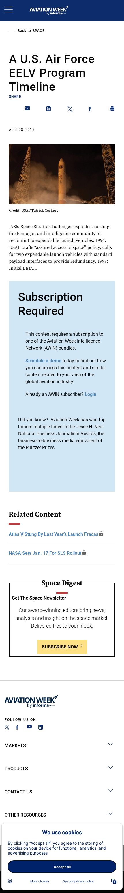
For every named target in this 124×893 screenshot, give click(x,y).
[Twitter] (7, 728)
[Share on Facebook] (91, 109)
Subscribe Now (60, 647)
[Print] (112, 109)
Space (39, 31)
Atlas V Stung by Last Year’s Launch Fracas (53, 534)
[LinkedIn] (40, 728)
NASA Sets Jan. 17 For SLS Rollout (45, 553)
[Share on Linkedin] (48, 109)
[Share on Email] (27, 109)
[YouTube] (29, 728)
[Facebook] (18, 728)
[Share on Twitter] (70, 109)
